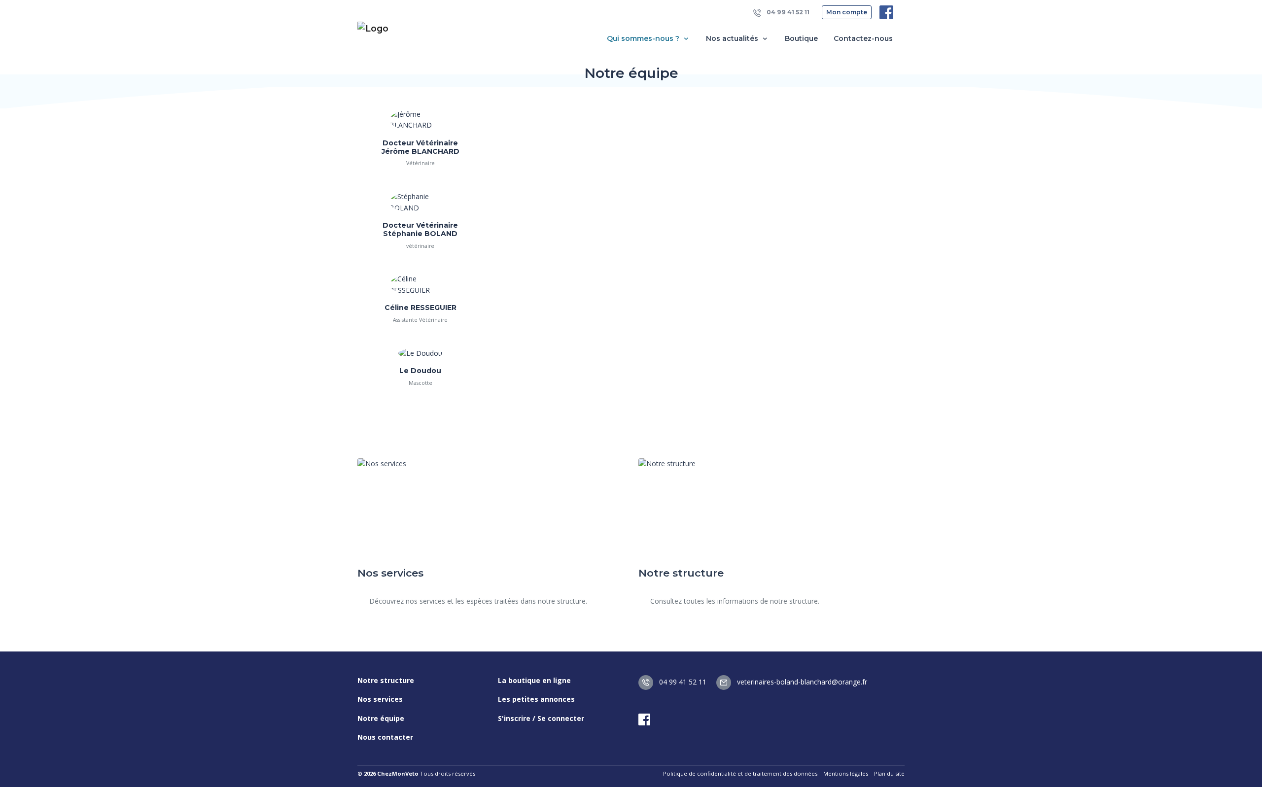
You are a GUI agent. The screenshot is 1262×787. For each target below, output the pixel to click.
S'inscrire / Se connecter (541, 718)
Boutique (801, 38)
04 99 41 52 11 (787, 12)
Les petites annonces (536, 699)
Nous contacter (385, 737)
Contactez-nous (863, 38)
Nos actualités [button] (733, 38)
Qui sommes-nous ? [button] (644, 38)
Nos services (380, 699)
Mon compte (846, 12)
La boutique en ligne (534, 680)
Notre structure (385, 680)
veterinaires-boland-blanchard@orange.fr (801, 681)
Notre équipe (380, 718)
